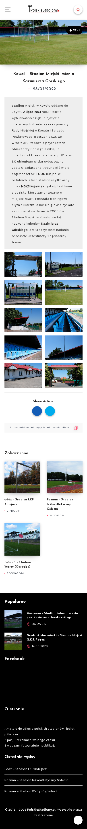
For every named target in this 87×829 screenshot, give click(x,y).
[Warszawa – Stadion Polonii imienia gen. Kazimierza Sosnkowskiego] (13, 619)
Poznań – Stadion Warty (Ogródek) (30, 791)
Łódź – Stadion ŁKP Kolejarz (25, 769)
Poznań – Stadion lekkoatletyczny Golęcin (60, 504)
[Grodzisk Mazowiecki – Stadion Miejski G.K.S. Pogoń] (13, 641)
